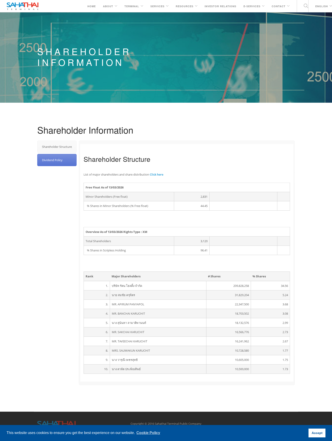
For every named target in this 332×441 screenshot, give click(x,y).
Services (157, 6)
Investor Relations (220, 6)
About (108, 6)
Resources (184, 6)
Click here (156, 174)
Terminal (131, 6)
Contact (278, 6)
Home (91, 6)
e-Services (251, 6)
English (321, 6)
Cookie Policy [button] (148, 433)
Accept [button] (317, 433)
